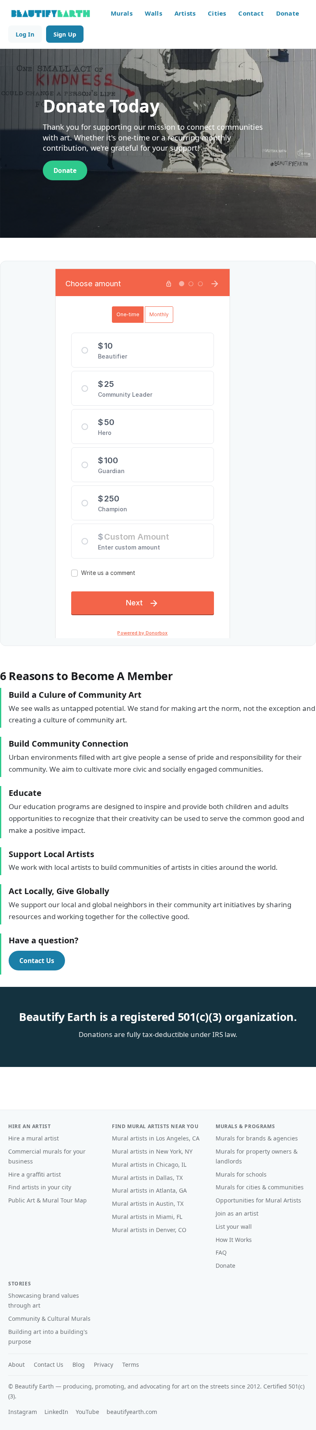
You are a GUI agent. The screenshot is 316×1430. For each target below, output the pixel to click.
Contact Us (36, 960)
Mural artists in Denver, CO (149, 1230)
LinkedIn (56, 1412)
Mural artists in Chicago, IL (149, 1164)
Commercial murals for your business (47, 1156)
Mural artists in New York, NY (152, 1151)
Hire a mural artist (33, 1138)
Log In (25, 34)
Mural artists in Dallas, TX (147, 1178)
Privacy (103, 1364)
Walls (153, 13)
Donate (287, 13)
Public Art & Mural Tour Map (47, 1200)
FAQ (221, 1252)
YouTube (87, 1412)
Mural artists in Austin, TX (148, 1203)
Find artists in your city (39, 1187)
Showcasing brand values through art (43, 1300)
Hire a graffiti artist (34, 1174)
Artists (184, 13)
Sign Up (64, 34)
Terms (130, 1364)
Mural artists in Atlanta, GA (149, 1190)
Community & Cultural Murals (49, 1318)
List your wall (234, 1226)
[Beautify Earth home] (50, 13)
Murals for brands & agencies (257, 1138)
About (16, 1364)
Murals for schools (241, 1174)
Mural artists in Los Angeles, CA (156, 1138)
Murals (121, 13)
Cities (217, 13)
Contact (250, 13)
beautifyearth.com (132, 1412)
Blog (78, 1364)
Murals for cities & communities (260, 1187)
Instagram (22, 1412)
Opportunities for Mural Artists (258, 1200)
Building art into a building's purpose (48, 1336)
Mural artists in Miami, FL (147, 1217)
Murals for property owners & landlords (256, 1156)
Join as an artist (237, 1213)
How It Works (234, 1240)
